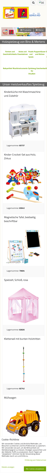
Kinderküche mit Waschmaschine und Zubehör (22, 94)
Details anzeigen (8, 467)
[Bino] (23, 35)
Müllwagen (10, 398)
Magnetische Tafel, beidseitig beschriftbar (20, 219)
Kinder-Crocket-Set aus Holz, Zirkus (20, 156)
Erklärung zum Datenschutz (35, 460)
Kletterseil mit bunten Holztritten (22, 339)
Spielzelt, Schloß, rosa (16, 280)
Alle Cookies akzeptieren (35, 468)
